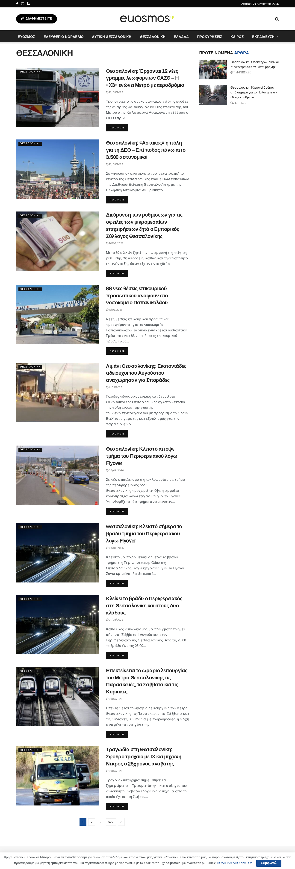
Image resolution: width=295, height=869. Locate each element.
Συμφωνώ (269, 863)
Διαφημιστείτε (38, 18)
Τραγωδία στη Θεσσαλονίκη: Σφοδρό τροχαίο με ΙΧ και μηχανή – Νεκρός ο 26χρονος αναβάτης (145, 757)
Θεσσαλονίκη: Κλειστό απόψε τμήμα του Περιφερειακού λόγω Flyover (141, 456)
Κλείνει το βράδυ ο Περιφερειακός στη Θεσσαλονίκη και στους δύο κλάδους (144, 606)
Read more (117, 128)
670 (110, 822)
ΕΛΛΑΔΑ (181, 36)
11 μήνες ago (242, 72)
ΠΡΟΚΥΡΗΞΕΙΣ (209, 36)
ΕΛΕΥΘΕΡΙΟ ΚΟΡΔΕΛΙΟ (64, 36)
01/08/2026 (115, 620)
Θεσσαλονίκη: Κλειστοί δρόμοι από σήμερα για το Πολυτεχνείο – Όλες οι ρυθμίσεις (253, 92)
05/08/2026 (116, 470)
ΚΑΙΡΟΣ (237, 36)
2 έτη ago (240, 103)
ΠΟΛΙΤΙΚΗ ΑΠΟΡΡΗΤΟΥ (235, 863)
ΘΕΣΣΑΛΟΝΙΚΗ (152, 36)
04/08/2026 (116, 548)
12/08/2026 (115, 310)
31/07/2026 (115, 699)
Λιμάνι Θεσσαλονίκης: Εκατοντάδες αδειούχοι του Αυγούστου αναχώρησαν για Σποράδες (146, 373)
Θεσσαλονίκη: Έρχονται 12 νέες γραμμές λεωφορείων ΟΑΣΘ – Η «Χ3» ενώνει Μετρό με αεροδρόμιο (145, 78)
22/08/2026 (115, 92)
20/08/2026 (116, 243)
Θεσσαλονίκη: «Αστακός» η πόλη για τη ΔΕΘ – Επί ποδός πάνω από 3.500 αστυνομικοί (145, 150)
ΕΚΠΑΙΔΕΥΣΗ (263, 36)
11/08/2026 (115, 387)
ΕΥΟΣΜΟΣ (26, 36)
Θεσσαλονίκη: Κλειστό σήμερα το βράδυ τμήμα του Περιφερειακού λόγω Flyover (144, 534)
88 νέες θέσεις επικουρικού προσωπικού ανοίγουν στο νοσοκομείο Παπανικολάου (137, 296)
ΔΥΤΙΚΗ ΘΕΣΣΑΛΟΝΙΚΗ (111, 36)
